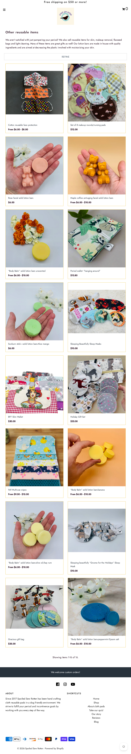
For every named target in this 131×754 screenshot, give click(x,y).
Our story (96, 714)
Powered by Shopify (54, 748)
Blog (96, 721)
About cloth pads (96, 706)
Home (96, 698)
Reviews (96, 717)
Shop (96, 702)
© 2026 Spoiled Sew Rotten (30, 748)
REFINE (65, 56)
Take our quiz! (96, 710)
